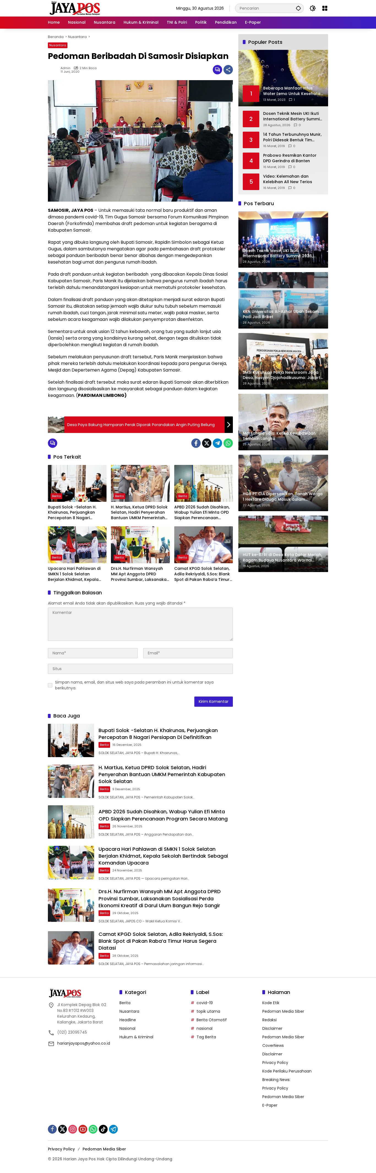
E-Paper (269, 1105)
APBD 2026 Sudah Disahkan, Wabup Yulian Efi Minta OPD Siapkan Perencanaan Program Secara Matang (202, 513)
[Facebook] (196, 443)
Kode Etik (270, 1003)
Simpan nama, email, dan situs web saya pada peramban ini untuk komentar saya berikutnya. (134, 685)
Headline (127, 1020)
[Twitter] (206, 443)
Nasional (127, 1028)
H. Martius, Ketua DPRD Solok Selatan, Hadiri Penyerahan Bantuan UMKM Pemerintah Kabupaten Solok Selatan (139, 513)
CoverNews (273, 1045)
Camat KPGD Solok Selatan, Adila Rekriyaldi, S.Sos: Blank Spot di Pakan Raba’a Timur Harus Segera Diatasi (202, 574)
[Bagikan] (228, 69)
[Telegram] (217, 443)
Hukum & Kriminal (136, 1037)
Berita (56, 496)
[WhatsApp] (228, 443)
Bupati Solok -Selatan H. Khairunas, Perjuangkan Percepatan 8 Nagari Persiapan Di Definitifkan (72, 513)
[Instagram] (72, 1129)
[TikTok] (103, 1129)
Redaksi (269, 1020)
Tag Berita (206, 1037)
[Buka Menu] (324, 8)
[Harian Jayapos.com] (75, 8)
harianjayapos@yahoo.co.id (83, 1043)
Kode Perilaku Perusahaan (287, 1071)
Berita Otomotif (212, 1020)
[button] (298, 8)
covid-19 (205, 1003)
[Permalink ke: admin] (54, 70)
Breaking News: (276, 1079)
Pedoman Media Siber (283, 1011)
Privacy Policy (275, 1062)
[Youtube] (82, 1129)
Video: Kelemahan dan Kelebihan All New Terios (287, 179)
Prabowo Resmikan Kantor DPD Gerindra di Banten (290, 158)
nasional (204, 1028)
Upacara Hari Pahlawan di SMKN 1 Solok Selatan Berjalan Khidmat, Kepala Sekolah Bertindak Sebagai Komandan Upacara (75, 574)
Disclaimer (272, 1028)
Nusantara (57, 45)
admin (65, 68)
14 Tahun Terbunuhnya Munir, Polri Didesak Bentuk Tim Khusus (292, 137)
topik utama (208, 1011)
